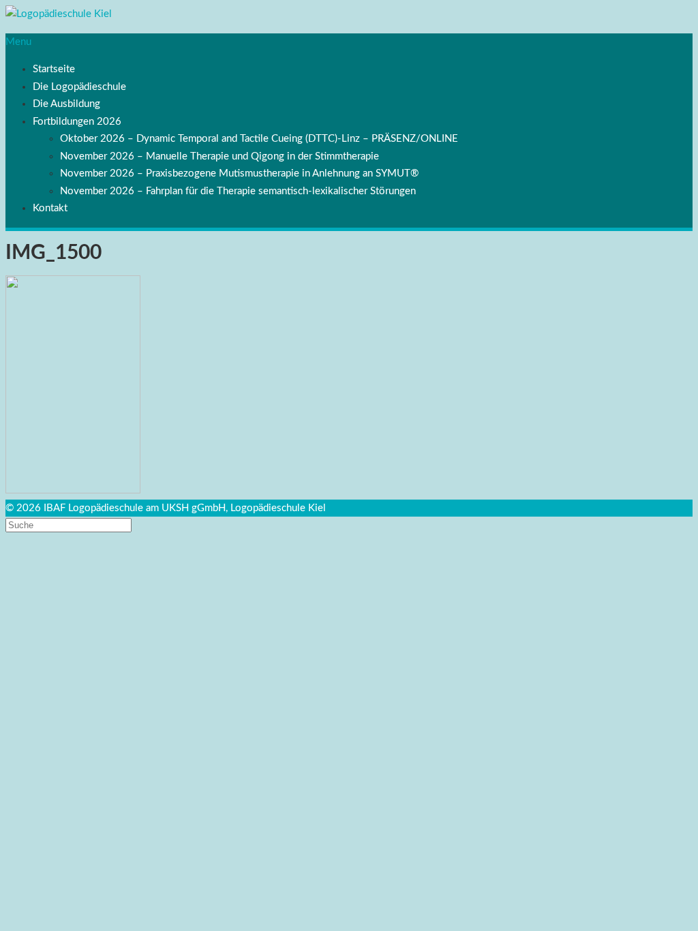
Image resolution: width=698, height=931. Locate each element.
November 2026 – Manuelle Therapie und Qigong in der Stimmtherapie (219, 156)
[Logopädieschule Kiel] (58, 14)
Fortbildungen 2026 (77, 122)
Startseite (54, 69)
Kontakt (50, 208)
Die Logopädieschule (79, 87)
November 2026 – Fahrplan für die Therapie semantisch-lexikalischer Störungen (238, 191)
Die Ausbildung (66, 104)
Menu (18, 42)
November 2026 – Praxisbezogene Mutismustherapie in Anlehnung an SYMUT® (239, 173)
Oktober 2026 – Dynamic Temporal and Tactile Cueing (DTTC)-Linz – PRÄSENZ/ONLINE (259, 139)
